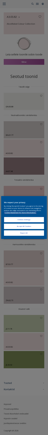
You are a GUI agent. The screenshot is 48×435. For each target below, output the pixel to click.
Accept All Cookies (24, 226)
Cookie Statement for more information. (20, 213)
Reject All (24, 233)
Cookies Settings (24, 220)
